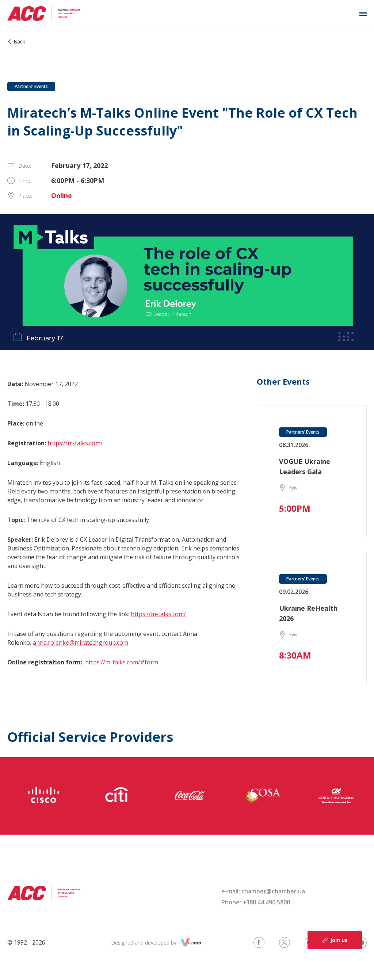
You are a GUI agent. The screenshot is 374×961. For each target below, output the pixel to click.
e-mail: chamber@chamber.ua (263, 891)
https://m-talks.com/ (75, 443)
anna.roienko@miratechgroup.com (80, 642)
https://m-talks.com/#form (121, 662)
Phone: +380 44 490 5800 (255, 902)
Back (19, 41)
